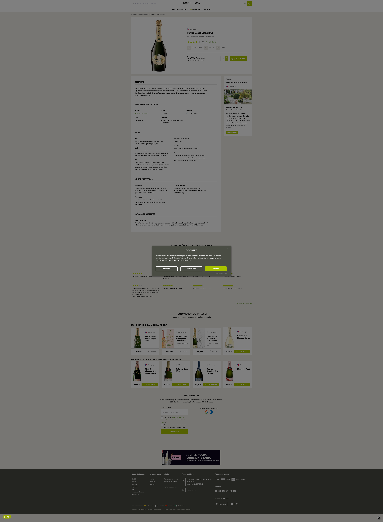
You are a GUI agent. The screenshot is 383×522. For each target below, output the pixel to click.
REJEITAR (166, 269)
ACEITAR (216, 269)
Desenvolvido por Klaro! (221, 273)
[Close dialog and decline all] (227, 249)
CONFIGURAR (191, 269)
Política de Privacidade (180, 258)
